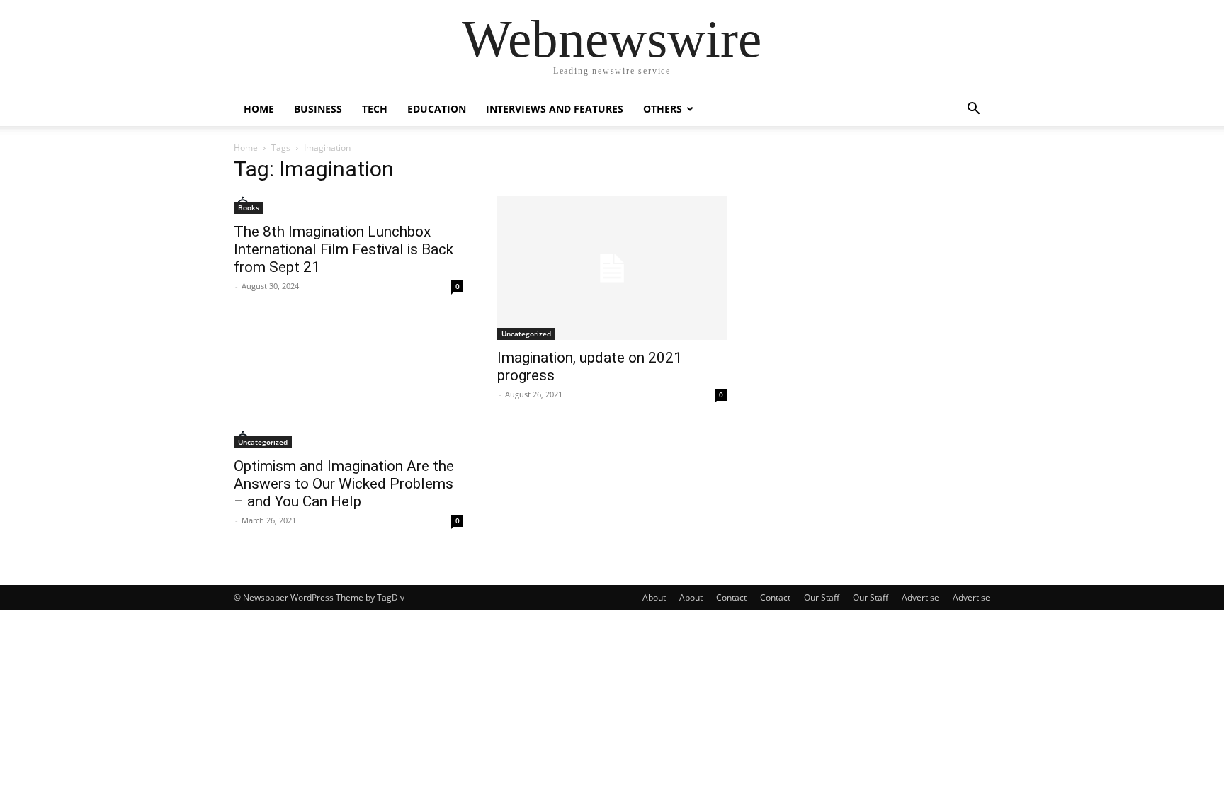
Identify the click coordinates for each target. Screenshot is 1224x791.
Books (248, 207)
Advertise (920, 597)
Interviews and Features (554, 108)
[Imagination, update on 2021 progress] (612, 268)
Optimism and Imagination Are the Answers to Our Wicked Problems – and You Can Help (344, 483)
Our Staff (821, 597)
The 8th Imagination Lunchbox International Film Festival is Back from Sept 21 (343, 249)
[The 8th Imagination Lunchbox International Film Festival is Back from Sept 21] (348, 205)
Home (259, 108)
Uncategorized (526, 333)
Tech (374, 108)
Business (318, 108)
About (654, 597)
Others (662, 108)
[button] (973, 110)
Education (436, 108)
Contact (731, 597)
